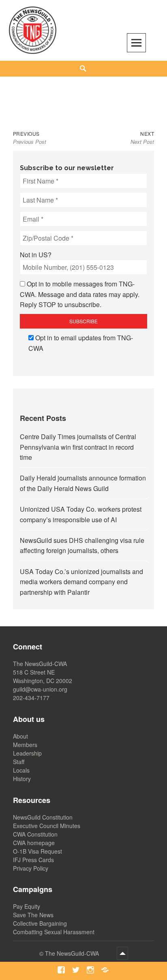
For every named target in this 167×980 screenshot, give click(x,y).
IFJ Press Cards (33, 860)
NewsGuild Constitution (43, 817)
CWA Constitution (35, 834)
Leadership (27, 753)
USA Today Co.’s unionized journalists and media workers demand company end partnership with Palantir (81, 582)
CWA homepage (34, 843)
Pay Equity (26, 906)
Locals (21, 770)
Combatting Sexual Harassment (53, 932)
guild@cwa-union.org (40, 689)
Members (25, 745)
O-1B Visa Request (37, 851)
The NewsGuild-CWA (73, 953)
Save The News (33, 915)
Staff (18, 762)
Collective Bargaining (40, 923)
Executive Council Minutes (46, 826)
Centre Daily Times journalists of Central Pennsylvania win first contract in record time (78, 447)
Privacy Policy (30, 868)
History (22, 779)
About (20, 736)
